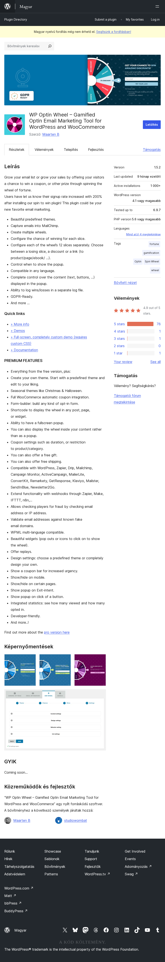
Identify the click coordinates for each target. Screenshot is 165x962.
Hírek (8, 859)
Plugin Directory (15, 19)
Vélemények (44, 149)
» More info (20, 324)
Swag (131, 874)
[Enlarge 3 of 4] (100, 660)
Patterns (51, 874)
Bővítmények (54, 866)
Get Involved (135, 851)
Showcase (52, 851)
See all (155, 362)
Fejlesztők (93, 866)
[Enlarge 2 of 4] (65, 660)
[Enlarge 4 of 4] (100, 695)
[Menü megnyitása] (158, 6)
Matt (10, 896)
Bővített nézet (125, 282)
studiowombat (75, 820)
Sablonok (52, 859)
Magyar (20, 930)
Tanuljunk (92, 851)
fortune (154, 244)
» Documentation (24, 350)
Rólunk (9, 851)
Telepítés (71, 149)
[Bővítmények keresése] (50, 46)
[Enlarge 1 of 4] (30, 660)
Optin (137, 261)
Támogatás (152, 149)
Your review (123, 362)
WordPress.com (19, 888)
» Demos (18, 330)
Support (91, 859)
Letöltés (152, 124)
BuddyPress (16, 911)
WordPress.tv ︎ (97, 874)
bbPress (13, 903)
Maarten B (50, 134)
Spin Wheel (152, 261)
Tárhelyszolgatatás (19, 866)
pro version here (57, 632)
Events (130, 859)
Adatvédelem (14, 874)
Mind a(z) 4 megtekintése (143, 234)
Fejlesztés (96, 149)
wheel (155, 270)
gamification (151, 252)
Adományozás (138, 866)
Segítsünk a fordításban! (113, 31)
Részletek (16, 149)
